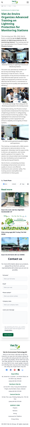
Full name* (5, 275)
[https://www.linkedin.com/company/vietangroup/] (11, 370)
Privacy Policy (8, 330)
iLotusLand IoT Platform (15, 416)
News (9, 6)
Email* (4, 284)
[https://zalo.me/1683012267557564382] (23, 370)
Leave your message (8, 310)
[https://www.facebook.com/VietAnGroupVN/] (7, 370)
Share (5, 184)
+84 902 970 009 (16, 381)
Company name (7, 301)
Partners (15, 410)
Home (4, 6)
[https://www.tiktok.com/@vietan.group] (19, 370)
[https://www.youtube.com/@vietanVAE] (15, 370)
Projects (15, 408)
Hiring (15, 413)
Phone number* (7, 292)
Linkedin (14, 184)
